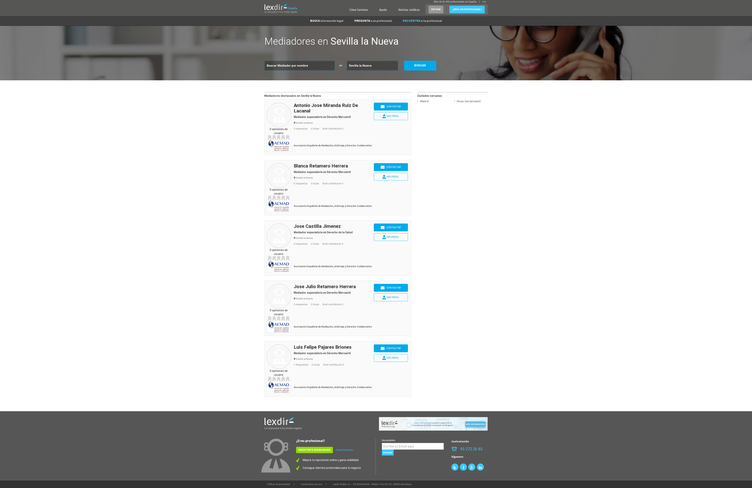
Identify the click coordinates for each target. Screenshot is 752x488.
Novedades (388, 440)
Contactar (393, 106)
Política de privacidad (278, 484)
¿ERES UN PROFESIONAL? (467, 9)
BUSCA (326, 21)
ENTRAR (436, 9)
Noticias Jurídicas (409, 10)
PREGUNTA (373, 21)
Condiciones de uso (311, 484)
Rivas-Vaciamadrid (469, 101)
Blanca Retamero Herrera (321, 166)
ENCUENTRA (422, 21)
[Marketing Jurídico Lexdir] (433, 424)
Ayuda (383, 10)
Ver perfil (392, 116)
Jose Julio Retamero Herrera (325, 286)
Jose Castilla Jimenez (317, 226)
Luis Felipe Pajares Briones (323, 347)
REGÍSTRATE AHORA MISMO (314, 450)
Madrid (424, 101)
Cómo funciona (358, 10)
